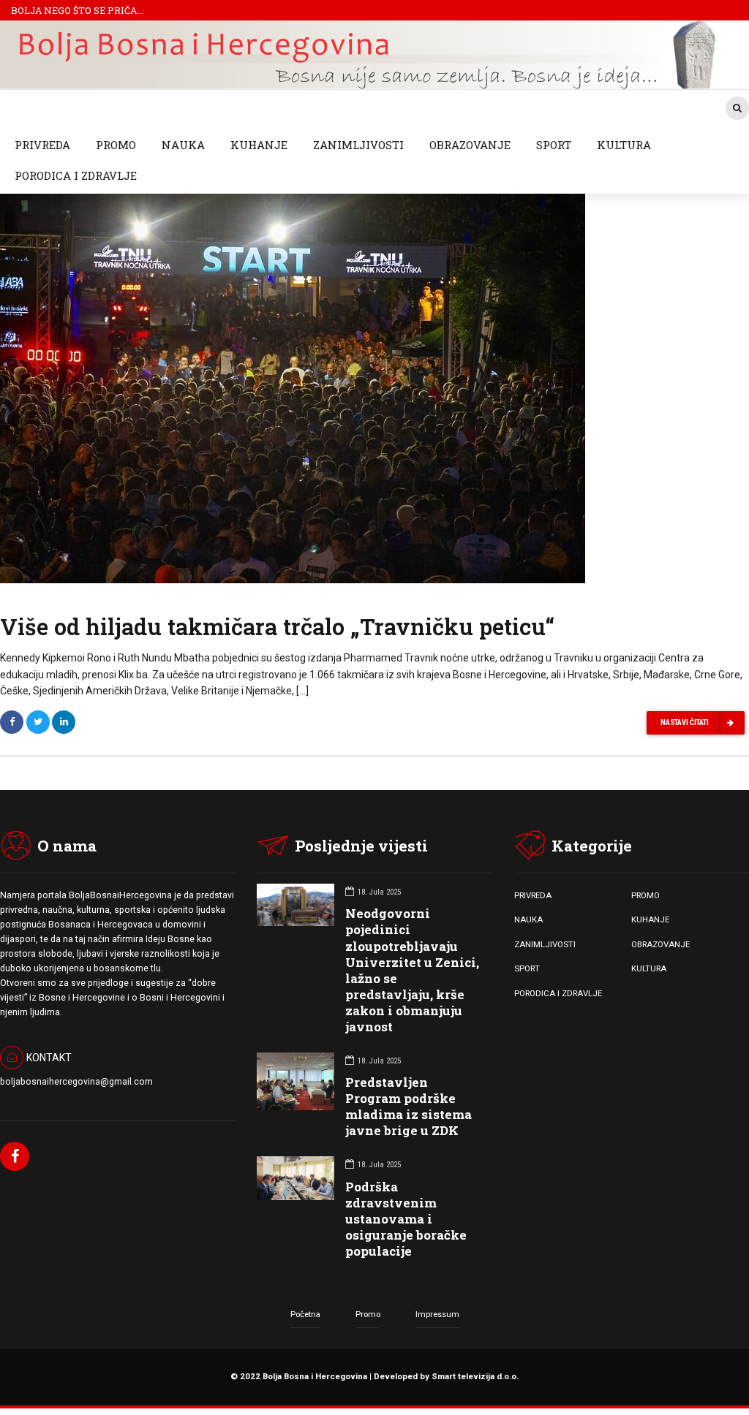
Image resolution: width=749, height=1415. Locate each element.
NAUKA (183, 144)
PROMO (116, 144)
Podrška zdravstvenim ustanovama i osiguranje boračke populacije (406, 1218)
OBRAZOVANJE (470, 144)
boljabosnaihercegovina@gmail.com (76, 1082)
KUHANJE (258, 144)
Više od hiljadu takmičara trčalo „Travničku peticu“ (277, 626)
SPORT (553, 144)
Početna (305, 1314)
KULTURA (624, 144)
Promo (367, 1314)
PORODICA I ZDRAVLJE (76, 175)
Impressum (437, 1314)
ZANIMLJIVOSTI (358, 144)
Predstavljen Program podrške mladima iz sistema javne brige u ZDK (408, 1106)
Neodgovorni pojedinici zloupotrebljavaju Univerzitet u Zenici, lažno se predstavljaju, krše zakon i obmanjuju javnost (412, 970)
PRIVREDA (42, 144)
